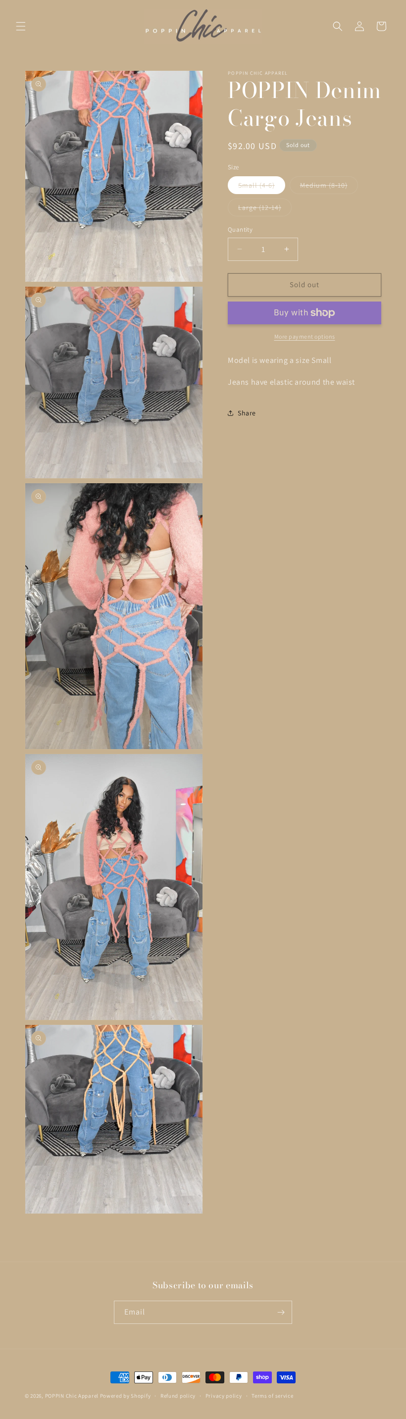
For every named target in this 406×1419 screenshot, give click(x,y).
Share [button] (247, 412)
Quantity (240, 229)
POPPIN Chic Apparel (72, 1395)
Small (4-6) (261, 187)
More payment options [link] (304, 336)
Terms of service (272, 1395)
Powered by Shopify (125, 1395)
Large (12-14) (265, 209)
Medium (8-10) (329, 187)
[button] (21, 26)
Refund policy (178, 1395)
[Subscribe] (281, 1312)
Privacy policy (223, 1395)
